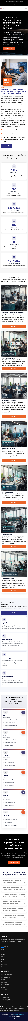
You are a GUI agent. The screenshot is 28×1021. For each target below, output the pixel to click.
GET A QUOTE (14, 862)
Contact (3, 966)
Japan (1, 1010)
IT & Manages (4, 982)
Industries (3, 956)
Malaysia (6, 1010)
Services (3, 954)
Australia (21, 1006)
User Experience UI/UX (6, 977)
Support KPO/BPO (5, 984)
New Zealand (16, 1010)
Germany (2, 1008)
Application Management (6, 974)
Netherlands (17, 1008)
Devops (3, 987)
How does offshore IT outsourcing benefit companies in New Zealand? (12, 923)
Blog (2, 961)
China (10, 1010)
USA (16, 1006)
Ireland (25, 1006)
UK (13, 1006)
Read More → (14, 326)
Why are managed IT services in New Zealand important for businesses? (13, 888)
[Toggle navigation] (26, 8)
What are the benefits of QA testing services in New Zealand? (13, 909)
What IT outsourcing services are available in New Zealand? (12, 881)
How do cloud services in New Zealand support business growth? (13, 916)
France (22, 1008)
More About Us (6, 145)
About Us (3, 951)
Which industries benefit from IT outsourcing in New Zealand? (12, 902)
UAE (6, 1008)
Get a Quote (14, 612)
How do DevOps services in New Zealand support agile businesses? (14, 895)
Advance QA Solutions (6, 989)
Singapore (11, 1008)
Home (2, 949)
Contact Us (8, 48)
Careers (3, 959)
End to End (3, 979)
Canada (10, 1006)
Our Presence (4, 964)
